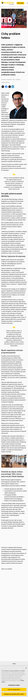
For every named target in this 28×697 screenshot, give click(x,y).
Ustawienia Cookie (14, 685)
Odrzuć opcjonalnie (14, 689)
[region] (14, 681)
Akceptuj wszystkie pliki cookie (14, 694)
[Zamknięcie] (26, 668)
